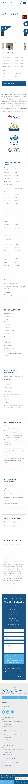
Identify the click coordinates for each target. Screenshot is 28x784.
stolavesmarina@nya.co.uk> (10, 768)
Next (26, 46)
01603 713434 (7, 724)
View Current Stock (14, 697)
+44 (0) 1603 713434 (14, 614)
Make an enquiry (9, 83)
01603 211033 (7, 752)
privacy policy (18, 668)
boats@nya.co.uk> (7, 754)
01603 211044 (7, 766)
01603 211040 (7, 738)
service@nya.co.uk (8, 740)
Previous (2, 46)
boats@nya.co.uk (14, 620)
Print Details (21, 782)
